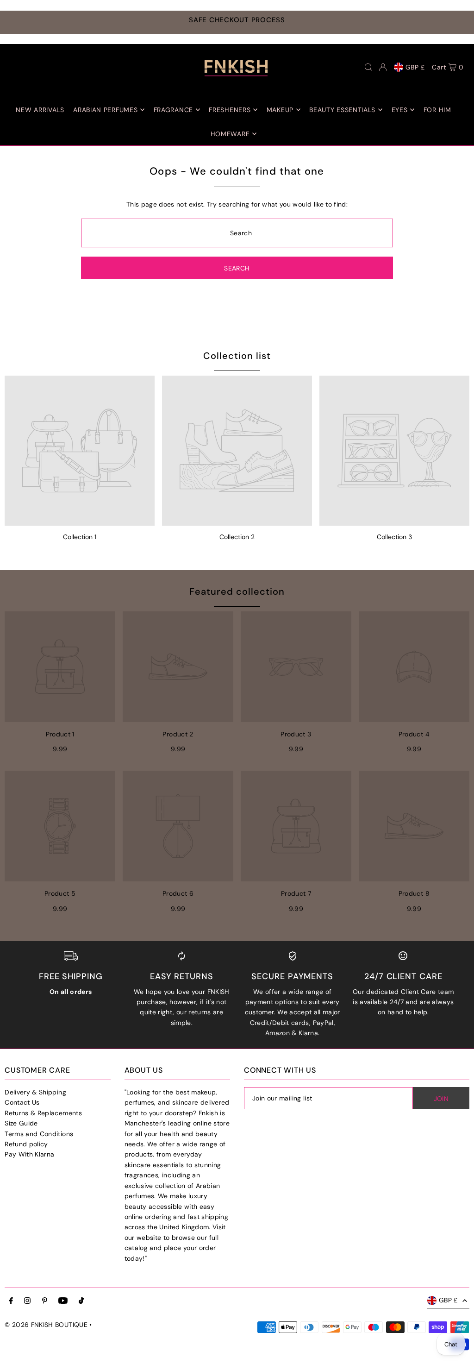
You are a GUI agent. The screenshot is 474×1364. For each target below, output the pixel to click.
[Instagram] (27, 1301)
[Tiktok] (81, 1301)
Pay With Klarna (29, 1154)
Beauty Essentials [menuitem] (342, 110)
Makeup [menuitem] (280, 110)
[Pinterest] (44, 1301)
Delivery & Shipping (35, 1092)
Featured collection (237, 591)
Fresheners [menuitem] (229, 110)
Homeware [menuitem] (230, 134)
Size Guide (21, 1123)
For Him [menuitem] (437, 110)
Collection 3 (394, 537)
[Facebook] (11, 1301)
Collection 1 (79, 537)
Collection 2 (237, 537)
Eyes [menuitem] (400, 110)
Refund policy (26, 1144)
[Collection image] (80, 451)
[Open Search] (368, 67)
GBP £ (415, 67)
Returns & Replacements (43, 1113)
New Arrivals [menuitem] (40, 110)
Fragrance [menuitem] (173, 110)
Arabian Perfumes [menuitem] (105, 110)
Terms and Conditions (39, 1134)
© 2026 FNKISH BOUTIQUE (46, 1324)
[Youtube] (63, 1301)
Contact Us (22, 1102)
